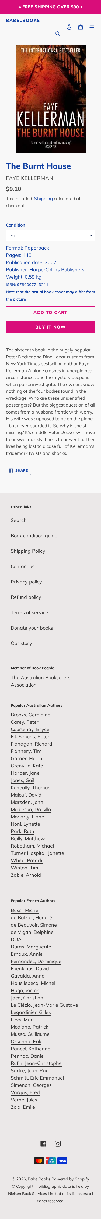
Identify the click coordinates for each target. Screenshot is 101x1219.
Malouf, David (26, 795)
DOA (16, 939)
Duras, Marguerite (31, 947)
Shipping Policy (28, 551)
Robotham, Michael (32, 846)
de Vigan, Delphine (32, 932)
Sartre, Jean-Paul (30, 1070)
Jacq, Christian (27, 998)
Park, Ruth (22, 831)
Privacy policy (26, 582)
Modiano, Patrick (29, 1027)
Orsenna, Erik (26, 1041)
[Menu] (91, 26)
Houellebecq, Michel (33, 983)
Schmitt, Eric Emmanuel (37, 1078)
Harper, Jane (25, 773)
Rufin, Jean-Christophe (36, 1063)
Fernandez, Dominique (36, 961)
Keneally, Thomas (30, 787)
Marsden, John (27, 802)
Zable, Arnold (26, 875)
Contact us (22, 566)
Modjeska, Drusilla (31, 809)
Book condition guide (34, 535)
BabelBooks (23, 20)
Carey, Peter (25, 722)
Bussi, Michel (25, 910)
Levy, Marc (23, 1019)
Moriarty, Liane (27, 817)
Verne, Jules (24, 1100)
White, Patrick (27, 860)
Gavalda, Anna (28, 976)
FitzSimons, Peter (30, 736)
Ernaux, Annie (27, 954)
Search (19, 520)
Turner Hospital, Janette (37, 853)
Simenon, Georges (31, 1085)
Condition (15, 225)
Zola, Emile (23, 1107)
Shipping (43, 198)
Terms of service (29, 612)
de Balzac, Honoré (31, 917)
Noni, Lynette (25, 824)
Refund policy (26, 597)
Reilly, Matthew (28, 838)
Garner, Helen (26, 758)
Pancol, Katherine (30, 1049)
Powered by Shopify (70, 1179)
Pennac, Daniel (28, 1056)
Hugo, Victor (25, 990)
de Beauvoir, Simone (34, 925)
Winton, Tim (24, 868)
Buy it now (50, 327)
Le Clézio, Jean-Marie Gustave (44, 1005)
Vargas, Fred (25, 1092)
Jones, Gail (22, 780)
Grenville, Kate (27, 766)
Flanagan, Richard (31, 744)
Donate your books (32, 628)
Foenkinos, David (30, 968)
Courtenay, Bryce (30, 729)
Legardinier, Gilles (31, 1012)
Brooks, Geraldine (30, 715)
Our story (21, 643)
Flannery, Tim (26, 751)
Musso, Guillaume (30, 1034)
